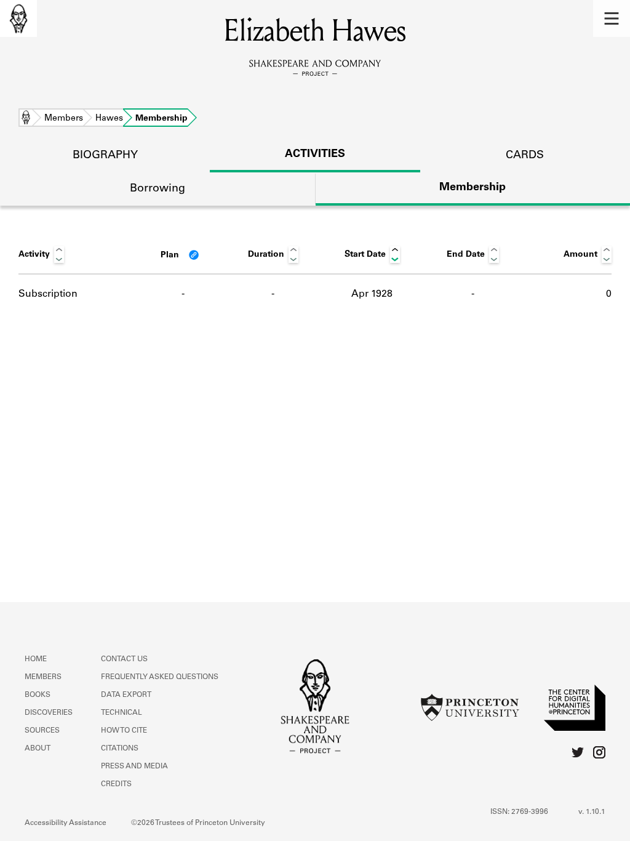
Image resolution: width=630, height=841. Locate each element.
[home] (18, 18)
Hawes (109, 119)
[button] (611, 18)
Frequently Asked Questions (159, 677)
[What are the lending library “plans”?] (193, 255)
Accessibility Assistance (65, 823)
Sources (42, 730)
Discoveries (49, 713)
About (37, 748)
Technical (121, 713)
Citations (119, 748)
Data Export (126, 695)
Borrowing (157, 189)
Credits (116, 784)
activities (315, 154)
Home (26, 119)
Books (37, 695)
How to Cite (124, 730)
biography (105, 155)
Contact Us (124, 659)
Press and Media (134, 766)
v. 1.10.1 (591, 812)
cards (525, 155)
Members (63, 119)
